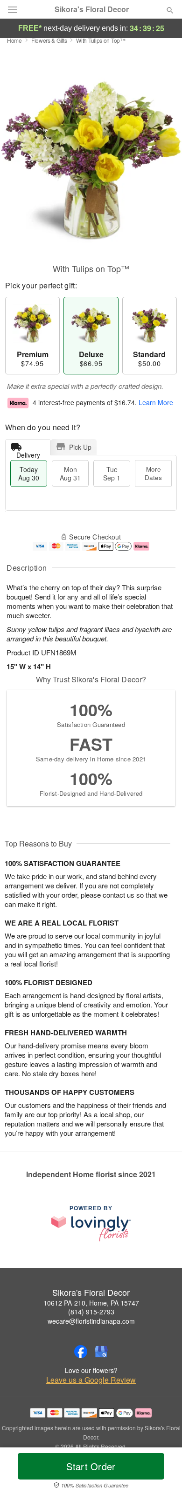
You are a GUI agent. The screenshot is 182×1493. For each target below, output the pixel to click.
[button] (162, 1472)
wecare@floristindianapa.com (91, 1321)
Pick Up (80, 447)
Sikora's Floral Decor (92, 9)
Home (14, 40)
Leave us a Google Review (91, 1380)
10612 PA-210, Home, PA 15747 (91, 1302)
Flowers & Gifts (49, 40)
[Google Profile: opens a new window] (101, 1351)
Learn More (156, 402)
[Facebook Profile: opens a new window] (80, 1351)
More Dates (153, 473)
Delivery (28, 452)
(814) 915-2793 (91, 1311)
